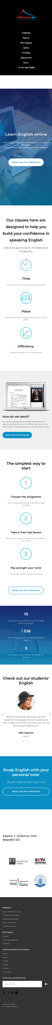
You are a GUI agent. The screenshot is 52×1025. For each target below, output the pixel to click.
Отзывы (26, 53)
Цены (26, 48)
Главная (26, 33)
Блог (26, 62)
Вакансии (26, 58)
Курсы (26, 38)
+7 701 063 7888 (26, 67)
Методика (26, 43)
